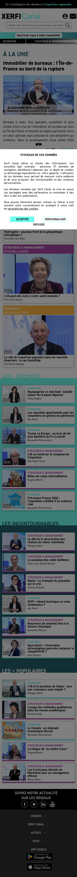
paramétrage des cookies (23, 209)
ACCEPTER (22, 219)
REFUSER (39, 225)
